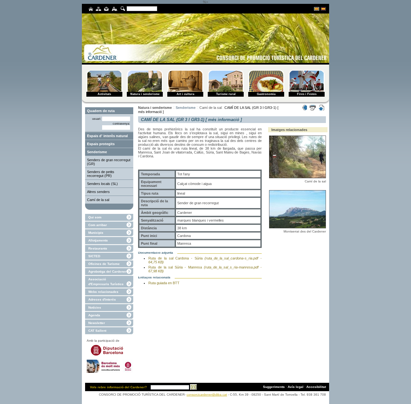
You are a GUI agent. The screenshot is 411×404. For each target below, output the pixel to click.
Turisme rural (226, 94)
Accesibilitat (316, 387)
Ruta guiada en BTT (163, 283)
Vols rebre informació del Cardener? (118, 387)
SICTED (94, 256)
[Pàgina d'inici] (91, 10)
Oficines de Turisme (104, 264)
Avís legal (295, 387)
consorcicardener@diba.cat (207, 394)
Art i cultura (185, 94)
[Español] (323, 9)
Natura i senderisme (145, 94)
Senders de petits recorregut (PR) (100, 174)
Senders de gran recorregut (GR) (108, 162)
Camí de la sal (98, 200)
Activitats (104, 94)
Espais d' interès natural (107, 136)
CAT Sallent (97, 330)
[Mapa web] (98, 10)
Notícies (94, 307)
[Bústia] (106, 10)
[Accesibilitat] (114, 10)
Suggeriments (274, 387)
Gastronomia (266, 94)
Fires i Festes (307, 94)
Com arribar (97, 225)
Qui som (94, 217)
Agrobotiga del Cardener (107, 271)
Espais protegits (101, 144)
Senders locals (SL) (102, 184)
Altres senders (98, 192)
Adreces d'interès (102, 299)
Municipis (95, 232)
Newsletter (96, 323)
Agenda (94, 315)
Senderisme (97, 152)
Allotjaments (98, 240)
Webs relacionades (103, 292)
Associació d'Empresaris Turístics (106, 281)
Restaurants (97, 248)
